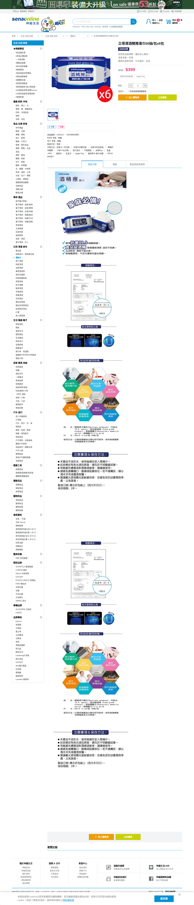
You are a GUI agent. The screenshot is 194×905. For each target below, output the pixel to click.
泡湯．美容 (20, 239)
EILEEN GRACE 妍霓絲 (26, 580)
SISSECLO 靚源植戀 (24, 567)
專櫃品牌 (17, 605)
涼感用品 (19, 461)
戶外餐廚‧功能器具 (24, 440)
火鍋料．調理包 (22, 179)
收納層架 (19, 384)
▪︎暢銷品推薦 (21, 63)
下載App (15, 11)
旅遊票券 (19, 235)
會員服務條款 (26, 877)
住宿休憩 (19, 232)
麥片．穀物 (20, 138)
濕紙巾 (73, 36)
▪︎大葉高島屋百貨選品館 (25, 94)
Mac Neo (90, 27)
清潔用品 (19, 500)
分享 (52, 127)
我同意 (164, 898)
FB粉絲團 (178, 11)
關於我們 (26, 874)
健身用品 (19, 488)
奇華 (17, 642)
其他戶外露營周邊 (23, 457)
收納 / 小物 (20, 397)
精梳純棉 (19, 526)
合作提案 (54, 877)
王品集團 (19, 228)
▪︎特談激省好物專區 (23, 73)
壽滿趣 (18, 672)
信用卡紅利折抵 (126, 76)
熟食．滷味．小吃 (23, 172)
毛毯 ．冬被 (20, 519)
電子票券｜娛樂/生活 (24, 218)
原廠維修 (83, 874)
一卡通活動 (20, 59)
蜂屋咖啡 (19, 676)
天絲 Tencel (20, 522)
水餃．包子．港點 (23, 175)
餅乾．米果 (20, 131)
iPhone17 (76, 27)
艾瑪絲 (18, 628)
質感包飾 (19, 408)
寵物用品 (19, 334)
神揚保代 (31, 11)
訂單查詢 (54, 874)
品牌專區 (17, 617)
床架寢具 (19, 367)
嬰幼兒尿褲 (20, 302)
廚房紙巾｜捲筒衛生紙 (25, 254)
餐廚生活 (19, 331)
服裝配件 (19, 404)
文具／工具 (20, 401)
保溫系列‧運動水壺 (24, 447)
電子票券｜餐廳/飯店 (24, 215)
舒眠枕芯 (19, 546)
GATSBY (19, 577)
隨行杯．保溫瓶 (22, 351)
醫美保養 (17, 554)
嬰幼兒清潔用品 (22, 305)
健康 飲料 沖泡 (20, 101)
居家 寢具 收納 (20, 363)
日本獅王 (19, 597)
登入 (154, 20)
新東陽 (18, 625)
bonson (19, 621)
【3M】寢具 (21, 394)
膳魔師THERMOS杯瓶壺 (26, 355)
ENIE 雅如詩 (21, 584)
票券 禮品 (17, 197)
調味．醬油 (20, 155)
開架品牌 (17, 562)
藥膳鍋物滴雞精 (22, 182)
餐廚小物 (19, 358)
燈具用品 (19, 437)
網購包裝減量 (82, 877)
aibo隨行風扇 (21, 666)
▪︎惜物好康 (20, 97)
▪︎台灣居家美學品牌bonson (26, 90)
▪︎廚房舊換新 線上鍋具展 (25, 87)
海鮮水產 (19, 189)
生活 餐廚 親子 (20, 320)
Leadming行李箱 (22, 655)
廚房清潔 (19, 264)
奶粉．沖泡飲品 (22, 112)
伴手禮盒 (19, 128)
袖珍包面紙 (20, 275)
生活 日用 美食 (27, 36)
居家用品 (19, 324)
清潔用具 (19, 281)
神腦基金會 (26, 871)
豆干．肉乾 (20, 162)
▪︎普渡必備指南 (21, 56)
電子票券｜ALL (22, 242)
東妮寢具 (17, 515)
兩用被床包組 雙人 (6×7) (26, 532)
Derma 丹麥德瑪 (22, 573)
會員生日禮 (54, 871)
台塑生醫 (19, 587)
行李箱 (18, 420)
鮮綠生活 (19, 652)
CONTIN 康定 (21, 570)
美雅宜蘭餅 (20, 645)
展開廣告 (176, 2)
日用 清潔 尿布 (51, 36)
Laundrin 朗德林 (22, 679)
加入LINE (154, 11)
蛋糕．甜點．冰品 (23, 148)
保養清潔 (19, 295)
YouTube (166, 11)
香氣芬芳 (19, 374)
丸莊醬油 (19, 635)
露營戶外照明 (21, 444)
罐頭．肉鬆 (20, 158)
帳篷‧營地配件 (22, 433)
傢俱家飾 (19, 380)
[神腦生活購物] (38, 23)
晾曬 (17, 370)
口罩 (17, 312)
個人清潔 (19, 261)
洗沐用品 (19, 298)
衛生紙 (18, 251)
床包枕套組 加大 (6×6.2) (26, 536)
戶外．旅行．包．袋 (24, 423)
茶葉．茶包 (20, 119)
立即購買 (162, 97)
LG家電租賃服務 (116, 27)
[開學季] (97, 4)
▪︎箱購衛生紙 (21, 80)
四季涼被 (19, 543)
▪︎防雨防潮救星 (21, 83)
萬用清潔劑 (20, 271)
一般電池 (19, 377)
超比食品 (19, 659)
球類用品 (19, 485)
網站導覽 (26, 883)
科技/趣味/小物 (22, 391)
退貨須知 (83, 867)
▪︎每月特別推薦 (21, 66)
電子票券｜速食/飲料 (24, 205)
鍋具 (17, 327)
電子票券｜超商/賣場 (24, 208)
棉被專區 (19, 549)
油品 (17, 152)
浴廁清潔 (19, 268)
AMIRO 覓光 (21, 601)
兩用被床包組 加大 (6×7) (26, 529)
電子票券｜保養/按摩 (24, 222)
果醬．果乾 (20, 134)
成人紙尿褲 (20, 316)
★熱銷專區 (18, 48)
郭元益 (18, 649)
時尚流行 (19, 341)
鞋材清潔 (19, 288)
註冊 (161, 20)
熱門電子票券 (21, 201)
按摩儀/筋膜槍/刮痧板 (24, 473)
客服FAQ (83, 871)
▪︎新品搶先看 (21, 53)
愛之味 (18, 631)
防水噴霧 (19, 285)
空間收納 (19, 345)
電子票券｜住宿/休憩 (24, 211)
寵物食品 (19, 503)
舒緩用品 (19, 469)
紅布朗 (18, 669)
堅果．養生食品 (22, 145)
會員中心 (156, 23)
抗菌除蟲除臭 (21, 278)
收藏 (61, 127)
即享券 (105, 27)
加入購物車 (134, 97)
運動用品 (17, 480)
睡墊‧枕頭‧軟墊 (23, 430)
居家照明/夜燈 (21, 387)
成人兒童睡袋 (21, 416)
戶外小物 (19, 450)
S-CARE (142, 11)
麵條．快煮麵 (21, 165)
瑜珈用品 (19, 491)
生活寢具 (19, 338)
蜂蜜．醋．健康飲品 (24, 109)
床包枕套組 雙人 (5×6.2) (26, 539)
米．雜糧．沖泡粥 (23, 169)
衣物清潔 (19, 292)
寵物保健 (19, 510)
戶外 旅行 (17, 412)
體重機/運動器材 (22, 476)
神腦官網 (26, 867)
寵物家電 (19, 507)
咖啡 (17, 116)
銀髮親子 (19, 348)
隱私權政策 (26, 880)
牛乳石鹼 (19, 594)
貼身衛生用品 (21, 309)
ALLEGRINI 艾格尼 (23, 609)
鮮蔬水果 (19, 193)
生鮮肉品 (19, 186)
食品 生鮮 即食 (20, 124)
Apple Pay (140, 76)
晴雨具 (18, 427)
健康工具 (17, 465)
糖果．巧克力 (21, 141)
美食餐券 (19, 225)
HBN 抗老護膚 (21, 558)
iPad (83, 27)
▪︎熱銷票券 (20, 70)
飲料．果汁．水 (22, 105)
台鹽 (17, 590)
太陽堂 (18, 638)
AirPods (98, 27)
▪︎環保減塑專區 (21, 76)
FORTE (19, 613)
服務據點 (23, 11)
